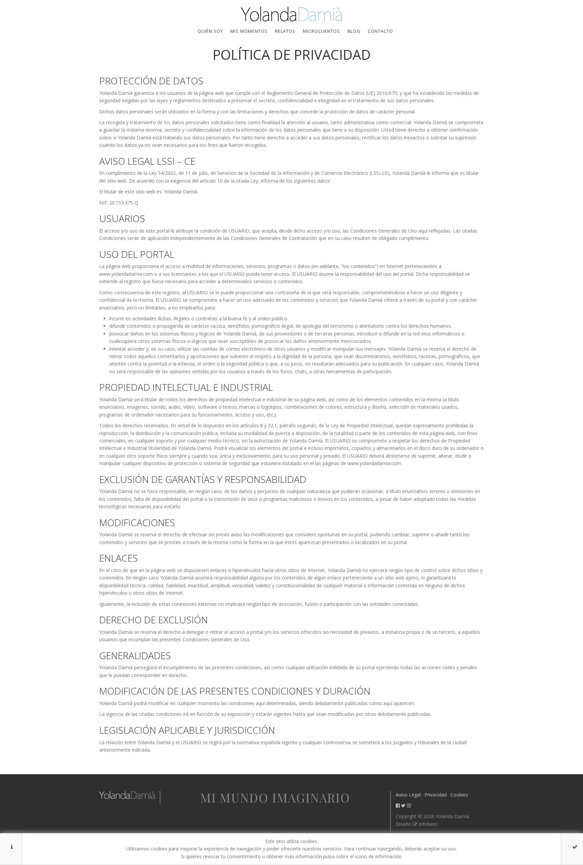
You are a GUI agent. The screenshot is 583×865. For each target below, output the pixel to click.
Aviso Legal (408, 794)
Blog (354, 31)
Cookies (459, 794)
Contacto (380, 31)
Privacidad (435, 794)
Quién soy (210, 31)
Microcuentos (321, 31)
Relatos (285, 31)
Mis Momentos (249, 31)
